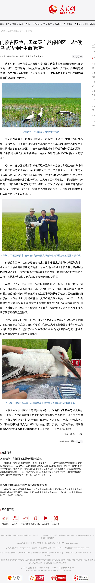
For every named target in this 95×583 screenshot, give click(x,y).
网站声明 (79, 535)
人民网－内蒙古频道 (34, 56)
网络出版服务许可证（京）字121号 (80, 560)
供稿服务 (62, 535)
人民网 (3, 31)
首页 (2, 24)
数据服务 (70, 535)
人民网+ (15, 524)
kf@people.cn (25, 548)
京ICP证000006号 (35, 563)
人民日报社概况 (6, 535)
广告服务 (45, 535)
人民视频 (45, 524)
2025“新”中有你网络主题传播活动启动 (21, 458)
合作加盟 (53, 535)
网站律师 (87, 535)
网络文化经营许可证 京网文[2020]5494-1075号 (48, 560)
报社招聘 (27, 535)
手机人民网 (25, 524)
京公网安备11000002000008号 (55, 563)
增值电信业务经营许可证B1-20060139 (47, 553)
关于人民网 (18, 535)
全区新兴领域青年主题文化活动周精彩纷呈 (23, 485)
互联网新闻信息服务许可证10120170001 (15, 553)
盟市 (21, 31)
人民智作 (55, 524)
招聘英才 (36, 535)
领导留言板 (35, 524)
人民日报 (5, 524)
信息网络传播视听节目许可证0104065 (14, 560)
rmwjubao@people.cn (81, 548)
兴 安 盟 (29, 31)
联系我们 (51, 538)
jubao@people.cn (72, 543)
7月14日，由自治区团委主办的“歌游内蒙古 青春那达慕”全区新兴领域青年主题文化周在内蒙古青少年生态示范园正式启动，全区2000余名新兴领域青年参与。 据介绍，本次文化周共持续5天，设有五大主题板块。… (41, 492)
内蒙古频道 (12, 31)
